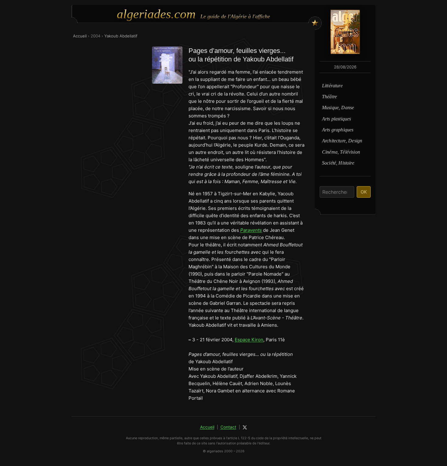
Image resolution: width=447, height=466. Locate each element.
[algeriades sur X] (244, 427)
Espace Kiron (249, 340)
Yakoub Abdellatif (120, 35)
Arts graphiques (337, 130)
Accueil (80, 35)
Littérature (332, 86)
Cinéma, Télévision (341, 152)
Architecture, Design (342, 141)
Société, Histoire (338, 163)
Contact (228, 427)
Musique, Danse (338, 107)
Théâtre (329, 96)
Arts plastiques (336, 119)
